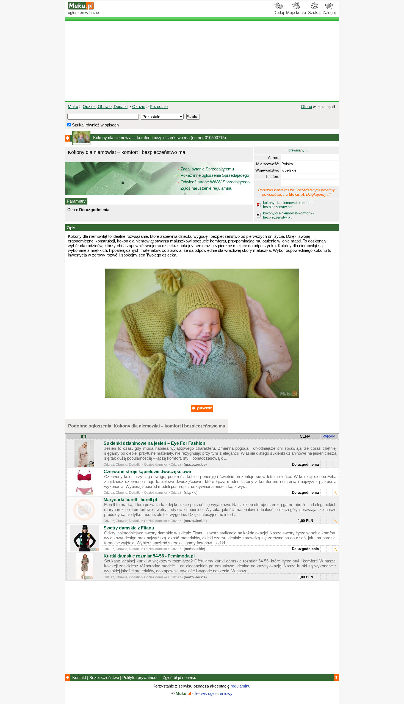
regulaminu (240, 686)
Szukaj (314, 12)
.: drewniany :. (296, 150)
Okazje (138, 106)
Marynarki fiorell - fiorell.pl (130, 499)
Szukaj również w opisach (95, 125)
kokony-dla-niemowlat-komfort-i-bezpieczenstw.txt (288, 215)
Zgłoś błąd (179, 677)
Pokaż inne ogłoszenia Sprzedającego (214, 175)
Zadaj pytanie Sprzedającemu (207, 169)
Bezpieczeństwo (104, 677)
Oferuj (306, 106)
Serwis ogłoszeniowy (214, 693)
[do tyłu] (202, 410)
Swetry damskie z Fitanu (129, 528)
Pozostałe (159, 106)
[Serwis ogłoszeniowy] (81, 8)
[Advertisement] (202, 60)
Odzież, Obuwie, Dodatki (105, 106)
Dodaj (278, 12)
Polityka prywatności (140, 677)
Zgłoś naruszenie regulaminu (205, 188)
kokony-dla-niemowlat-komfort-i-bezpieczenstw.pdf (288, 205)
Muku (73, 106)
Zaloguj (329, 12)
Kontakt (79, 677)
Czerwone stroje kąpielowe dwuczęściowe (147, 471)
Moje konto (296, 12)
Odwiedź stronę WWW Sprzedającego (215, 182)
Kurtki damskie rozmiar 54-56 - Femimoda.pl (149, 556)
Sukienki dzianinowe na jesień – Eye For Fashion (154, 443)
